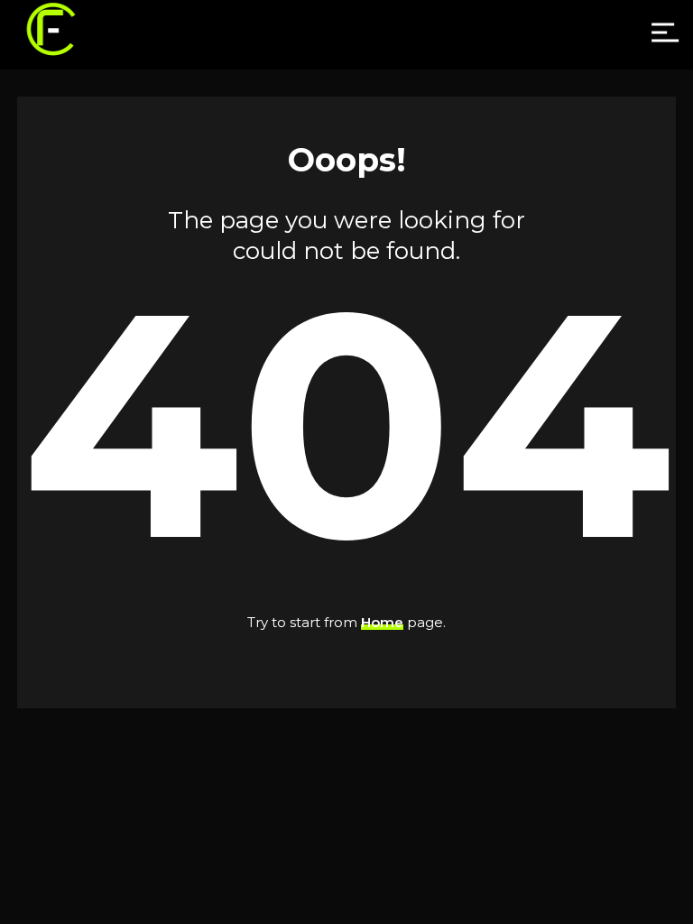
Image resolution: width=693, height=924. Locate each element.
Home (382, 622)
